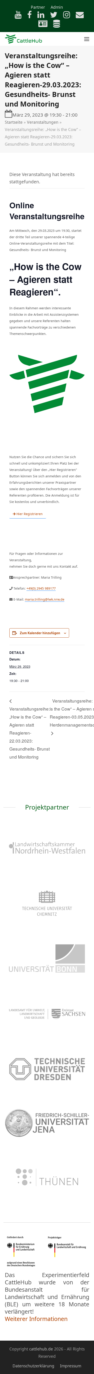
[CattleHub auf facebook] (27, 16)
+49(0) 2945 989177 (41, 588)
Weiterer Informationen (36, 1319)
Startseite (14, 122)
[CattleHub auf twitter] (51, 16)
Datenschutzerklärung (33, 1366)
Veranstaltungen (42, 122)
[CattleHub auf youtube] (15, 16)
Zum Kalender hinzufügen (40, 633)
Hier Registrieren (29, 514)
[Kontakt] (40, 25)
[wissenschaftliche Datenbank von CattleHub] (54, 25)
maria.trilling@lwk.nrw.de (44, 599)
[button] (86, 39)
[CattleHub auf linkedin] (38, 16)
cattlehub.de (41, 1349)
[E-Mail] (77, 16)
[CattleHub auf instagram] (64, 16)
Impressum (70, 1366)
